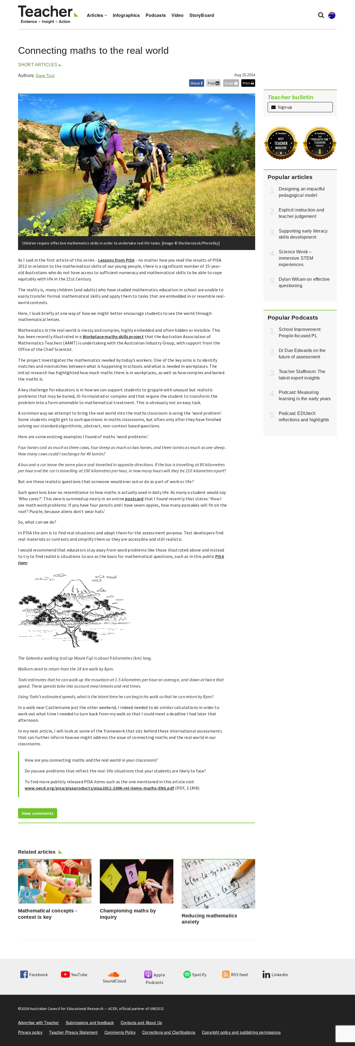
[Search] (321, 15)
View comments (38, 813)
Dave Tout (45, 75)
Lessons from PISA (116, 260)
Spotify (199, 974)
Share (196, 83)
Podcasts (156, 15)
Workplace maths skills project (113, 336)
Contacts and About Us (141, 1022)
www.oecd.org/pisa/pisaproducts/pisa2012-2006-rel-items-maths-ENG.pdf (99, 788)
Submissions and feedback (90, 1022)
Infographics (126, 15)
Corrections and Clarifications (168, 1032)
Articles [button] (95, 15)
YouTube (79, 974)
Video (177, 15)
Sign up (284, 107)
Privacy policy (30, 1032)
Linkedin (280, 974)
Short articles (37, 64)
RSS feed (239, 974)
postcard (134, 498)
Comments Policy (120, 1032)
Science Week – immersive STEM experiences (296, 258)
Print (247, 83)
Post (211, 83)
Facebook (38, 974)
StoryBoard (201, 15)
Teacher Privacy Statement (73, 1032)
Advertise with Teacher (38, 1022)
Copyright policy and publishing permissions (241, 1032)
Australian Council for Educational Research (66, 1008)
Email (229, 83)
